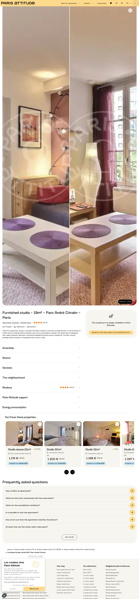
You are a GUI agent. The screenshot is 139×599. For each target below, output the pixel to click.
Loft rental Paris (62, 575)
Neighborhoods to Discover (118, 566)
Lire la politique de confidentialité (16, 582)
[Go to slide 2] (25, 442)
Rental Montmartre (113, 590)
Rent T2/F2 (87, 570)
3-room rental (88, 578)
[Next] (133, 156)
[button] (4, 595)
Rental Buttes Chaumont (115, 581)
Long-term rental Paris (65, 578)
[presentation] (71, 3)
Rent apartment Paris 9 (11, 593)
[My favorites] (111, 3)
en (127, 3)
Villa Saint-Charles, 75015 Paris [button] (16, 322)
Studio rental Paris (63, 573)
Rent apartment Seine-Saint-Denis (35, 596)
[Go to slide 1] (23, 442)
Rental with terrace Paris (66, 587)
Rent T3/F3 (87, 573)
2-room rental (88, 575)
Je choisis (13, 589)
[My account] (135, 3)
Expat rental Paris (63, 584)
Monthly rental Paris (64, 593)
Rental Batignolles (112, 573)
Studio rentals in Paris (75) (24, 549)
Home (9, 549)
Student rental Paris (64, 581)
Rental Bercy (110, 578)
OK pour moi (34, 589)
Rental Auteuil (111, 570)
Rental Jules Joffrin (113, 584)
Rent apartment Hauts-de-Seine (35, 593)
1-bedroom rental (89, 587)
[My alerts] (116, 3)
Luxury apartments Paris (66, 590)
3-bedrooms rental (90, 593)
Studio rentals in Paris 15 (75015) (49, 549)
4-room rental (88, 581)
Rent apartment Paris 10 (11, 596)
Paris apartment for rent (66, 570)
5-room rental (88, 584)
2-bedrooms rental (90, 590)
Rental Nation (111, 596)
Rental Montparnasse (114, 593)
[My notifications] (122, 3)
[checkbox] (130, 10)
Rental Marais (111, 587)
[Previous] (6, 156)
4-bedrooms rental (90, 596)
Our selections (89, 566)
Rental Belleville (111, 575)
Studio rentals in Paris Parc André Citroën (79, 549)
